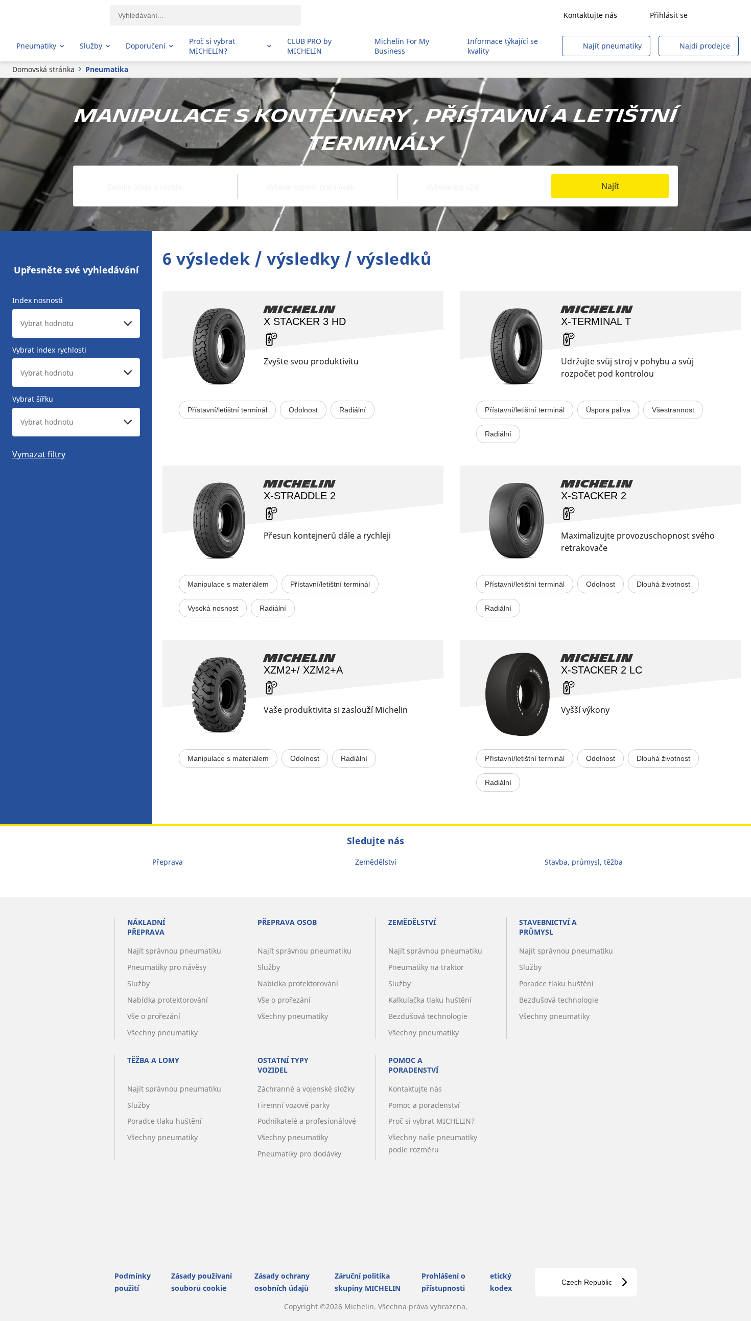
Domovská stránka (43, 69)
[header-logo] (56, 15)
